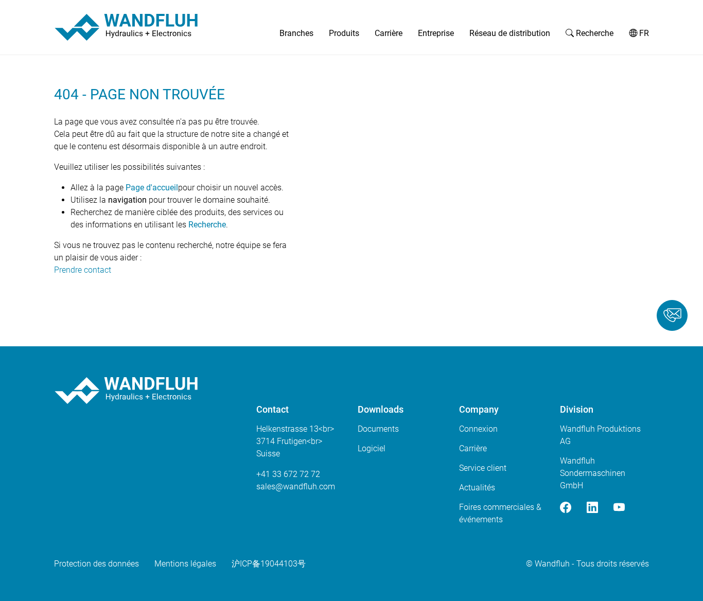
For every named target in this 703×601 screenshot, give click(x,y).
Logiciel (371, 448)
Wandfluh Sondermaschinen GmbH (592, 473)
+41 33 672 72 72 (288, 474)
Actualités (477, 487)
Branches (296, 33)
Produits (344, 33)
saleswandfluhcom (295, 486)
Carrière (388, 33)
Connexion (478, 429)
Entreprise (436, 33)
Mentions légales (185, 564)
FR (643, 33)
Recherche (593, 33)
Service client (482, 468)
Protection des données (96, 564)
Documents (378, 429)
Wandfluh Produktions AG (600, 435)
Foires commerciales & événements (500, 513)
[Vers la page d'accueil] (126, 27)
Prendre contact (82, 270)
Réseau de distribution (509, 33)
